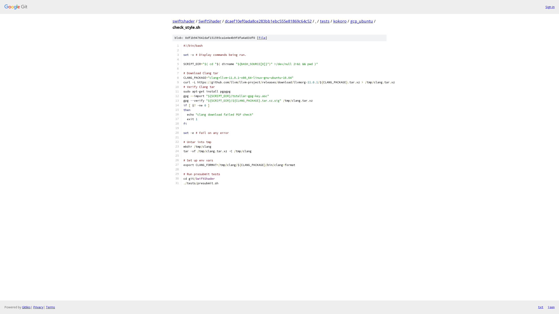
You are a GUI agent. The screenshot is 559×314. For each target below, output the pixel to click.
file (262, 38)
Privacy (38, 307)
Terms (50, 307)
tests (325, 21)
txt (540, 307)
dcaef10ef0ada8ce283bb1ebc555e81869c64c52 (268, 21)
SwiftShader (209, 21)
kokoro (340, 21)
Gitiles (26, 307)
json (551, 307)
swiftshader (184, 21)
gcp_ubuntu (361, 21)
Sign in (550, 7)
